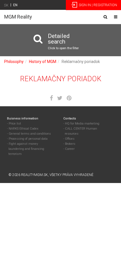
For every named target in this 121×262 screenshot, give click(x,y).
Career (70, 149)
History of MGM (42, 61)
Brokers (70, 144)
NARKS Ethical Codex (23, 128)
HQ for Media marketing (82, 123)
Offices (70, 139)
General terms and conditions (30, 133)
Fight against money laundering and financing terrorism (26, 149)
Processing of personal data (28, 139)
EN (15, 5)
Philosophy (14, 61)
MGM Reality (18, 17)
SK (6, 5)
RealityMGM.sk (34, 175)
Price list (15, 123)
